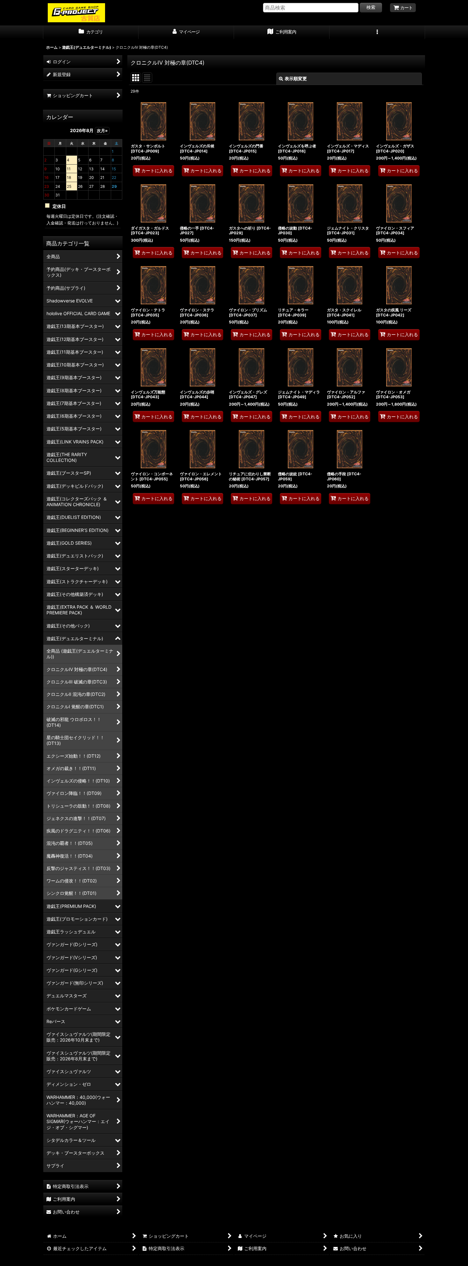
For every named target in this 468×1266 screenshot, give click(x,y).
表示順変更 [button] (296, 78)
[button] (377, 32)
